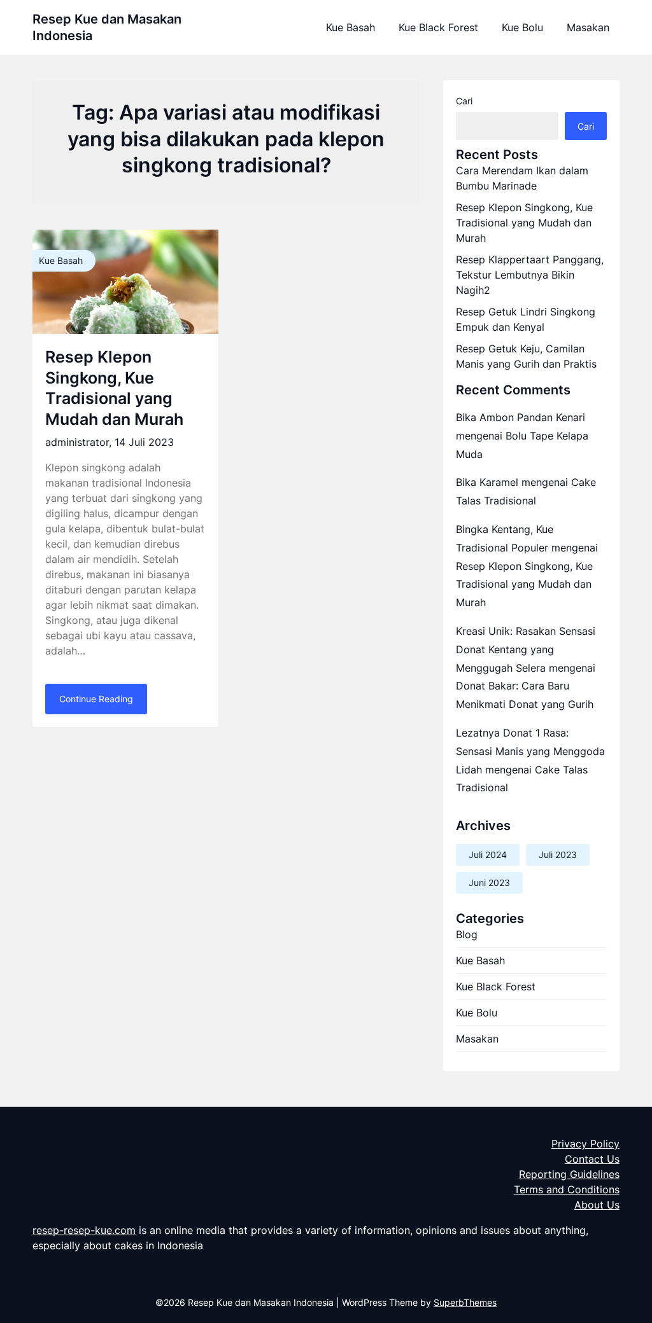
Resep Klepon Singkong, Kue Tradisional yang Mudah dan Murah (524, 222)
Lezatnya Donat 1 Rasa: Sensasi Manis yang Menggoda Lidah (530, 751)
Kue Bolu (522, 27)
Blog (467, 934)
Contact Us (592, 1159)
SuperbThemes (465, 1302)
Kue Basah (350, 27)
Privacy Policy (585, 1143)
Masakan (588, 27)
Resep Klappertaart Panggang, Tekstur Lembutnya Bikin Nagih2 (530, 274)
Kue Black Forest (438, 27)
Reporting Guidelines (569, 1174)
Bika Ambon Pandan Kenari (520, 417)
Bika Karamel (487, 482)
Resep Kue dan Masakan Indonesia (106, 27)
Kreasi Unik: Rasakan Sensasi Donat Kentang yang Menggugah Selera (525, 649)
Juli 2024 (488, 854)
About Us (597, 1204)
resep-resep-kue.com (84, 1230)
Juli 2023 (558, 854)
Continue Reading (96, 698)
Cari (464, 100)
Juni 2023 (489, 882)
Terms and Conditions (567, 1189)
